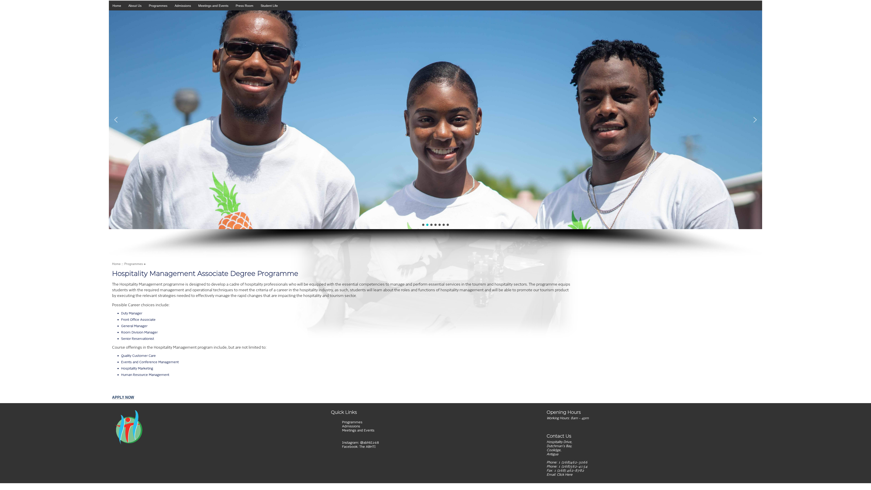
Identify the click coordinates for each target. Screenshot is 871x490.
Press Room (244, 5)
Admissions (183, 5)
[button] (116, 119)
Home (117, 5)
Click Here (565, 474)
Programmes (158, 5)
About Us (135, 5)
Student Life (269, 5)
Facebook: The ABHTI (359, 446)
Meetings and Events (213, 5)
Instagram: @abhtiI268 (360, 442)
